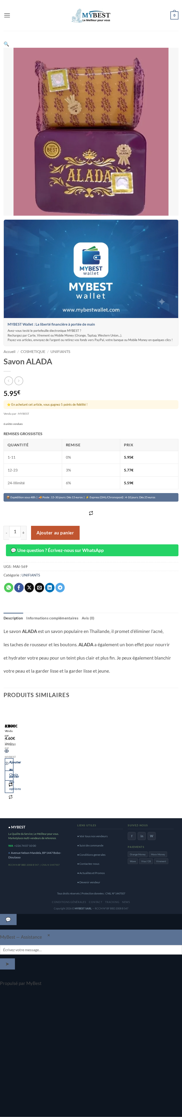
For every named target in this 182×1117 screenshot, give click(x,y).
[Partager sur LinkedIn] (50, 587)
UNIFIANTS (60, 351)
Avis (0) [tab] (88, 618)
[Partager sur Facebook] (19, 587)
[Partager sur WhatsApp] (9, 587)
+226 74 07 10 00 (25, 845)
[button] (7, 15)
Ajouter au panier (55, 532)
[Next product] (8, 380)
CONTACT (95, 901)
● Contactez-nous (88, 863)
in (142, 836)
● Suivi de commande (90, 845)
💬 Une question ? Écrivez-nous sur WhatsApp (57, 550)
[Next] (22, 759)
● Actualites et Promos (91, 873)
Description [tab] (13, 618)
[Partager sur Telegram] (60, 587)
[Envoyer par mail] (39, 587)
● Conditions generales (91, 854)
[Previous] (6, 759)
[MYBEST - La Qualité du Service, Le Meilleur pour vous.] (91, 15)
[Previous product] (18, 380)
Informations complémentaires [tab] (52, 618)
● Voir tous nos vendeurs (92, 836)
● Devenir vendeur (88, 882)
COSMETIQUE (33, 351)
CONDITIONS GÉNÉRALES (69, 901)
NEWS (126, 901)
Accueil (9, 351)
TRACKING (112, 901)
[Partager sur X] (29, 587)
